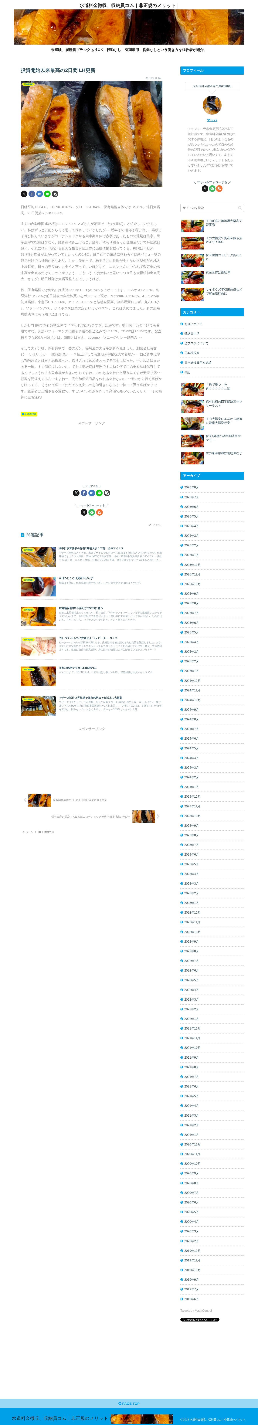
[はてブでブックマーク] (39, 194)
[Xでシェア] (24, 194)
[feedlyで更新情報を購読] (91, 512)
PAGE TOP (130, 1404)
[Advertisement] (91, 452)
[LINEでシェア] (47, 194)
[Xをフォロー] (84, 512)
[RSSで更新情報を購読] (99, 512)
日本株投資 (30, 414)
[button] (55, 194)
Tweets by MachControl (196, 1310)
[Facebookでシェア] (32, 194)
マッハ (212, 120)
